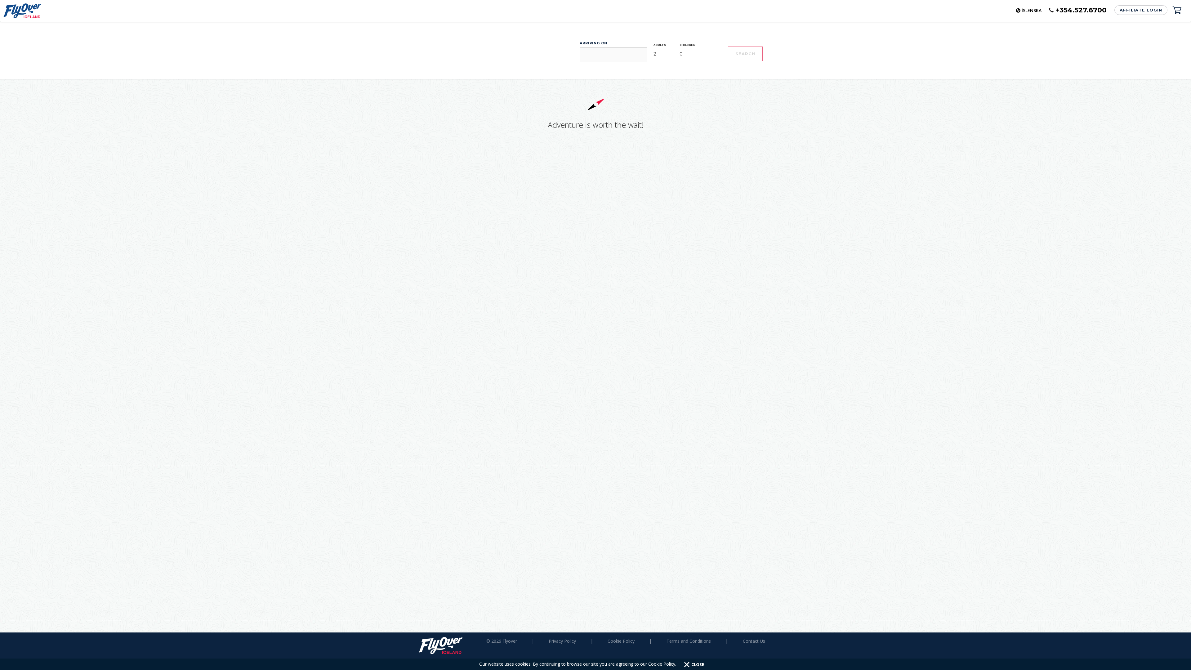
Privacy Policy (562, 641)
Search (745, 123)
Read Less (591, 102)
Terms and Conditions (689, 641)
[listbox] (663, 124)
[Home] (21, 11)
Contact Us (754, 641)
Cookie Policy (661, 664)
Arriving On (593, 113)
